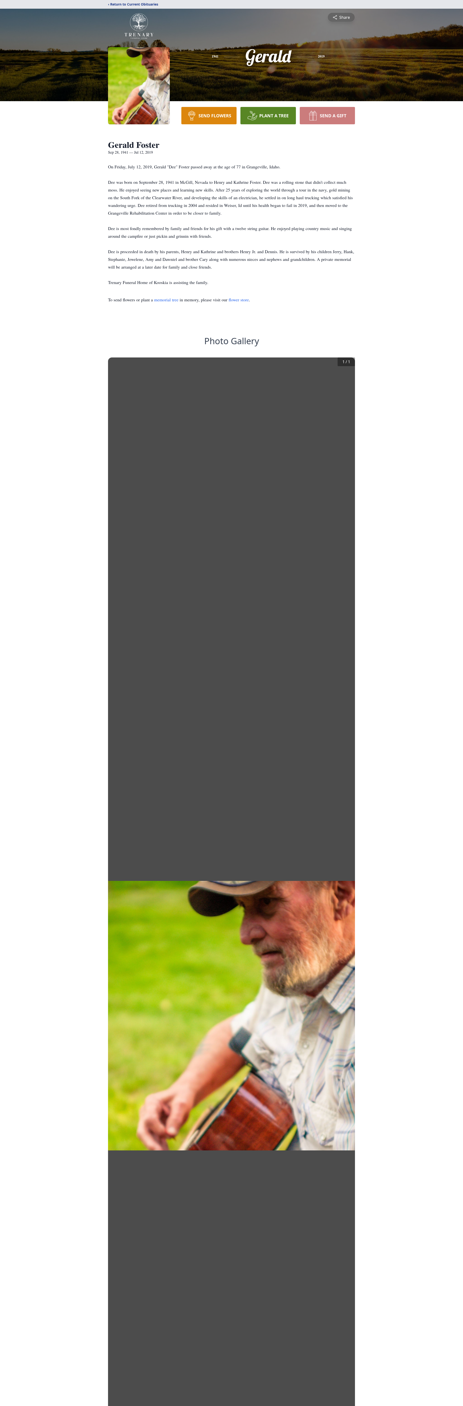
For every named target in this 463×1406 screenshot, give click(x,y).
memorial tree (166, 300)
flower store (239, 300)
